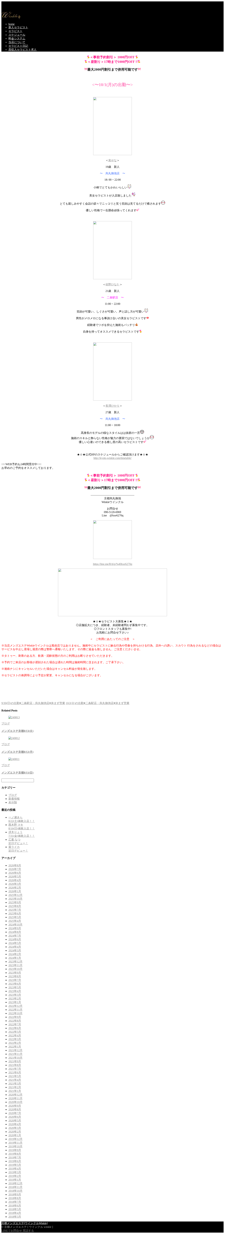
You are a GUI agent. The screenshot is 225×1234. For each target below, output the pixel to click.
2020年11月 (15, 1098)
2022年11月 (15, 1009)
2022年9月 (14, 1017)
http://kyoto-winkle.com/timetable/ (112, 458)
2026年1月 (14, 891)
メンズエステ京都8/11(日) (17, 772)
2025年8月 (14, 906)
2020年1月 (14, 1135)
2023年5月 (14, 987)
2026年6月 (14, 872)
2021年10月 (15, 1057)
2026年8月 (14, 865)
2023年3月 (14, 994)
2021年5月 (14, 1076)
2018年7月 (14, 1201)
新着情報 (14, 798)
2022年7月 (14, 1024)
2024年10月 (15, 924)
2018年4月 (14, 1212)
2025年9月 (14, 902)
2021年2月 (14, 1087)
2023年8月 (14, 976)
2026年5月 (14, 876)
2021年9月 (14, 1061)
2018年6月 (14, 1205)
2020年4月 (14, 1124)
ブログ (5, 723)
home (11, 24)
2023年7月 (14, 980)
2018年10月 (15, 1190)
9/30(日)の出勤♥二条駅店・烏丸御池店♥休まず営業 (33, 703)
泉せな (112, 160)
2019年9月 (14, 1150)
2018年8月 (14, 1198)
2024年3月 (14, 950)
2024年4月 (14, 946)
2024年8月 (14, 931)
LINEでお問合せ (11, 1230)
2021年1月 (14, 1090)
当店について (16, 42)
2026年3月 (14, 883)
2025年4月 (14, 920)
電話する (28, 1230)
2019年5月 (14, 1164)
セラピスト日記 (18, 45)
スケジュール (16, 34)
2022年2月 (14, 1042)
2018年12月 (15, 1183)
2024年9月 (14, 928)
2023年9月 (14, 972)
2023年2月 (14, 998)
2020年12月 (15, 1094)
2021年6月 (14, 1072)
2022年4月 (14, 1035)
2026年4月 (14, 880)
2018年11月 (15, 1187)
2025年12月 (15, 895)
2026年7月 (14, 869)
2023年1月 (14, 1002)
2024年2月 (14, 954)
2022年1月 (14, 1046)
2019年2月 (14, 1175)
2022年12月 (15, 1005)
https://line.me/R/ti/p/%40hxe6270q (112, 564)
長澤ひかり (112, 405)
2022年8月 (14, 1020)
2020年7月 (14, 1113)
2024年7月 (14, 935)
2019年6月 (14, 1161)
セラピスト (15, 31)
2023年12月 (15, 961)
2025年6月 (14, 913)
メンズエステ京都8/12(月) (17, 751)
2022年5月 (14, 1031)
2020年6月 (14, 1116)
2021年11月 (15, 1053)
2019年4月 (14, 1168)
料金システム (16, 38)
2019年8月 (14, 1153)
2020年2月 (14, 1131)
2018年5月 (14, 1209)
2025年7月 (14, 909)
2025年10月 (15, 898)
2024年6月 (14, 939)
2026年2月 (14, 887)
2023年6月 (14, 983)
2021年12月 (15, 1050)
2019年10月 (15, 1146)
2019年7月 (14, 1157)
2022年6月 (14, 1028)
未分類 (12, 802)
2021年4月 (14, 1079)
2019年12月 (15, 1139)
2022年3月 (14, 1039)
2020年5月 (14, 1120)
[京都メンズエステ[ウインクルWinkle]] (11, 18)
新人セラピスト (18, 27)
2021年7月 (14, 1068)
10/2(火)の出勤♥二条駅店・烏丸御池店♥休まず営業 (97, 703)
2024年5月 (14, 943)
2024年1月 (14, 957)
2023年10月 (15, 968)
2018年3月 (14, 1216)
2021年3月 (14, 1083)
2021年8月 (14, 1065)
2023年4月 (14, 991)
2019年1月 (14, 1179)
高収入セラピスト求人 (22, 49)
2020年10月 (15, 1102)
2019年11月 (15, 1142)
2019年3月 (14, 1172)
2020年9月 (14, 1105)
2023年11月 (15, 965)
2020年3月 (14, 1127)
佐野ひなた (112, 284)
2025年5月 (14, 917)
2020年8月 (14, 1109)
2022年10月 (15, 1013)
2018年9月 (14, 1194)
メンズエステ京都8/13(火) (17, 730)
